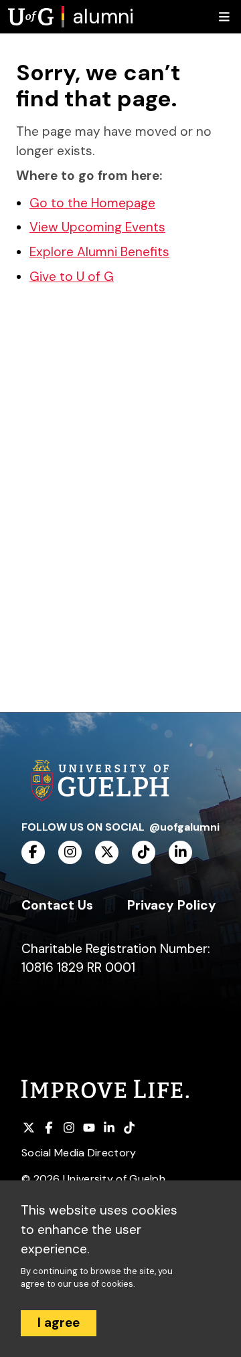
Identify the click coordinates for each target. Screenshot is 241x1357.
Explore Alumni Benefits (99, 251)
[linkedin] (180, 852)
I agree (58, 1322)
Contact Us (57, 905)
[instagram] (70, 852)
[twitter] (106, 852)
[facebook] (33, 852)
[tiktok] (143, 852)
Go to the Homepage (92, 203)
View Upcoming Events (97, 227)
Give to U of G (71, 276)
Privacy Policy (171, 905)
